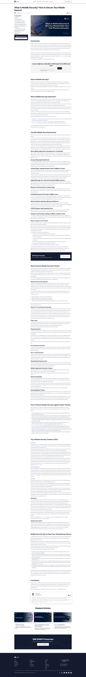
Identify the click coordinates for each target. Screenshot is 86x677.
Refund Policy (47, 665)
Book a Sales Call (68, 1)
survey (37, 118)
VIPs (15, 659)
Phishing (33, 442)
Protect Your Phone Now (65, 256)
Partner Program (32, 665)
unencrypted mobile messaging (52, 527)
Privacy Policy (28, 672)
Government (16, 662)
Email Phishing (39, 464)
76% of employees (35, 122)
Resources (46, 659)
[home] (16, 1)
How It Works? (39, 1)
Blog (45, 661)
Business (15, 661)
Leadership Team (32, 661)
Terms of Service (32, 672)
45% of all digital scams (57, 274)
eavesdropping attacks (54, 393)
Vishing (33, 478)
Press (46, 668)
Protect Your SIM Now (21, 38)
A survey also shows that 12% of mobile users (40, 121)
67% (64, 286)
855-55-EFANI (64, 665)
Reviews (47, 1)
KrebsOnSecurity (34, 195)
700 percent (43, 517)
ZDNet (37, 188)
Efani (69, 248)
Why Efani (34, 1)
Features (15, 665)
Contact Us (51, 1)
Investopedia (37, 444)
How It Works (16, 664)
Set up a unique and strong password (38, 425)
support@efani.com (65, 664)
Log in (46, 667)
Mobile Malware (35, 467)
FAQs (46, 662)
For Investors (32, 664)
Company (43, 1)
